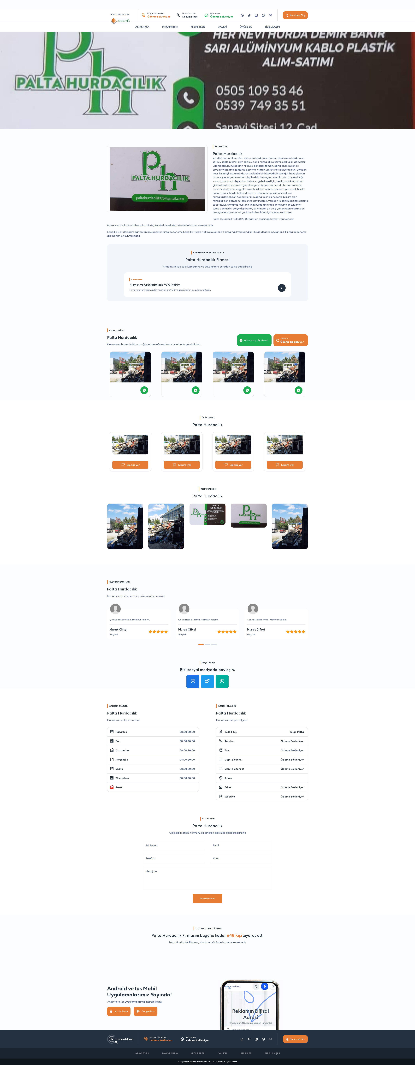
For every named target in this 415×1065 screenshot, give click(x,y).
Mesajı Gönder (207, 898)
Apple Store (121, 1011)
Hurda (203, 942)
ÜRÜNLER (246, 26)
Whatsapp (221, 15)
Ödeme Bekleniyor (292, 741)
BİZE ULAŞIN (272, 26)
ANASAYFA (142, 26)
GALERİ (222, 26)
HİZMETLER (198, 26)
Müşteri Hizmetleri (158, 15)
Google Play (148, 1011)
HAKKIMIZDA (170, 26)
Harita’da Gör (190, 15)
